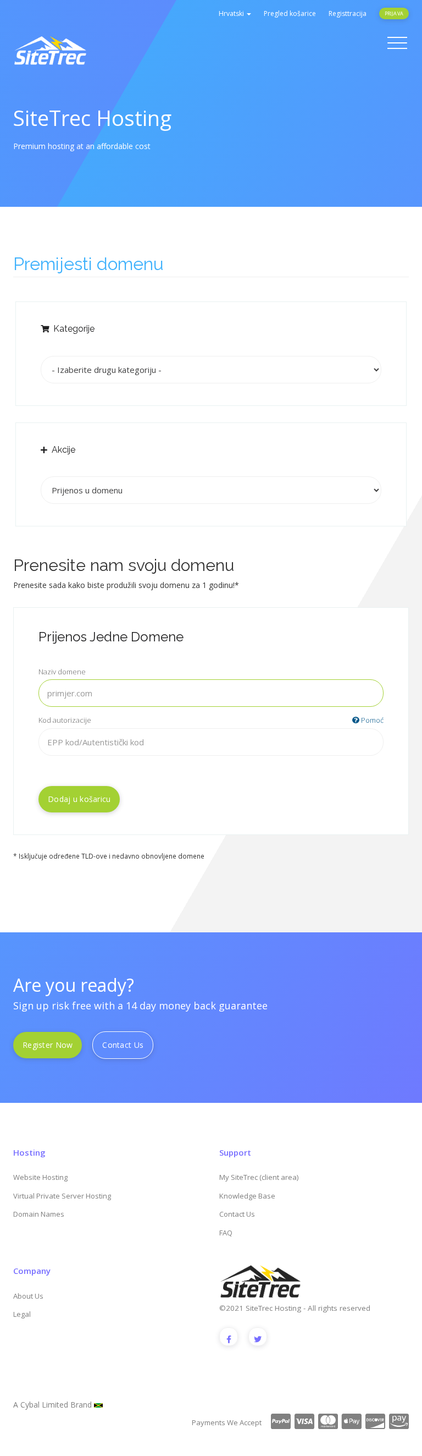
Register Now (48, 1045)
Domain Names (38, 1214)
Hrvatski (232, 13)
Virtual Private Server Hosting (62, 1196)
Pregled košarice (290, 13)
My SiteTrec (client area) (258, 1177)
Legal (22, 1314)
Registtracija (348, 13)
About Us (28, 1296)
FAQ (225, 1233)
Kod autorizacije (211, 720)
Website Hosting (40, 1177)
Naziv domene (62, 672)
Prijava (394, 13)
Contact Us (122, 1045)
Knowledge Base (247, 1196)
